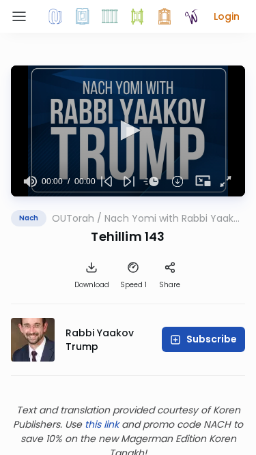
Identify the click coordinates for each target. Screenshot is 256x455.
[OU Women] (192, 16)
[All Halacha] (110, 16)
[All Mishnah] (83, 16)
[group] (30, 181)
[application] (128, 130)
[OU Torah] (55, 16)
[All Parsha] (137, 16)
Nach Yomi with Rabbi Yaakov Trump (174, 218)
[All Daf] (164, 16)
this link (102, 424)
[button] (227, 16)
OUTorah (73, 218)
